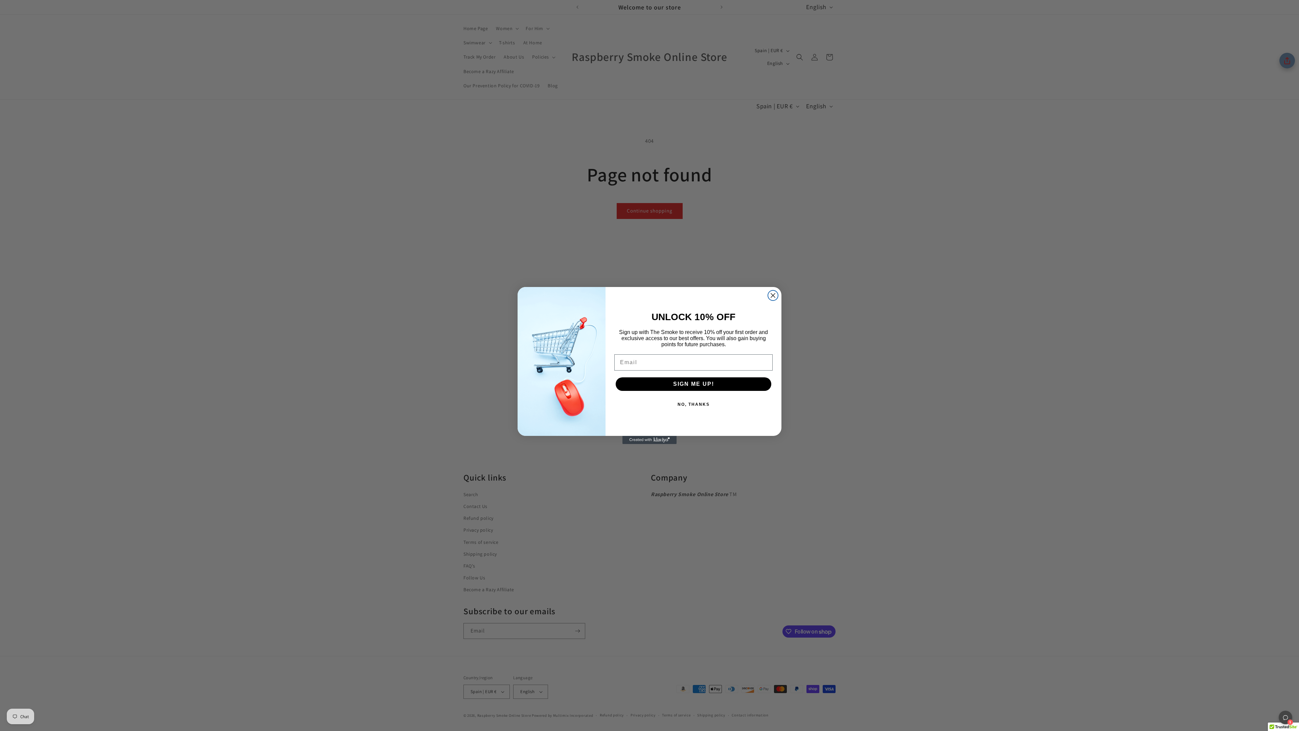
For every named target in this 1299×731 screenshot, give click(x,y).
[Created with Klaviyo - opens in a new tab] (649, 440)
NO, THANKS (694, 404)
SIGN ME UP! (693, 384)
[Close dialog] (773, 295)
